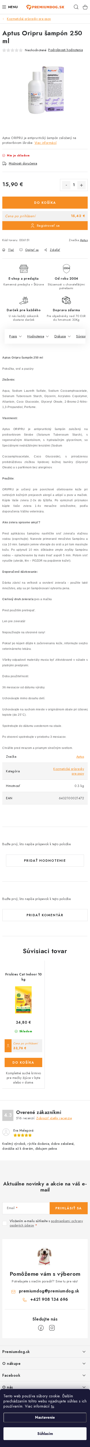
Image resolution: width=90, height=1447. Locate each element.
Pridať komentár (45, 915)
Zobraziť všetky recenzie (54, 1118)
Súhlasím (45, 1433)
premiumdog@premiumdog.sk (49, 1291)
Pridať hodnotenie (45, 860)
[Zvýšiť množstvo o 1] (81, 185)
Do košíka (45, 202)
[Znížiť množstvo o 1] (66, 185)
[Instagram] (52, 1328)
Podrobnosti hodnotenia (65, 50)
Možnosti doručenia (23, 163)
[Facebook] (41, 1328)
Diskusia (60, 336)
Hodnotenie (35, 336)
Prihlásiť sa (68, 1208)
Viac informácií (46, 142)
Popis (13, 336)
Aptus (84, 240)
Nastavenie (45, 1417)
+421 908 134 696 (49, 1299)
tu (52, 1406)
